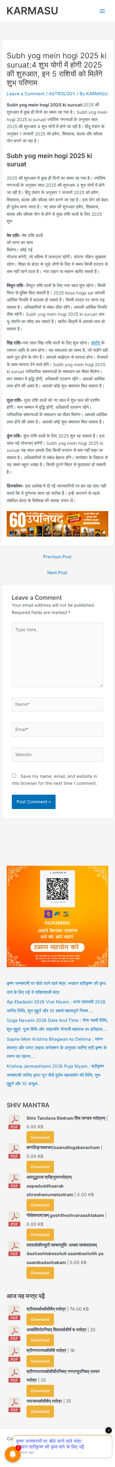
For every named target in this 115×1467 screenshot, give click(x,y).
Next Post (57, 572)
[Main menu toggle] (102, 11)
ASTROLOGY (62, 93)
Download (40, 1137)
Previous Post (57, 556)
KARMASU (32, 10)
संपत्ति (96, 342)
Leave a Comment (26, 93)
